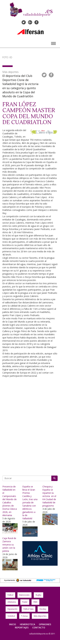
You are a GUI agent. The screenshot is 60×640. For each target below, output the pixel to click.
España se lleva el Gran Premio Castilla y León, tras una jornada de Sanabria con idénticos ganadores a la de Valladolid (29, 502)
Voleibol (11, 616)
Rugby (38, 595)
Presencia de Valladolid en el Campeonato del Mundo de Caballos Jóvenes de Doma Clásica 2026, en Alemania (9, 501)
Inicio (12, 624)
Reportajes (21, 627)
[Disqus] (30, 427)
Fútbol (10, 595)
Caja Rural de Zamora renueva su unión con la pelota (9, 544)
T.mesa (24, 616)
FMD (35, 602)
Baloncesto (24, 595)
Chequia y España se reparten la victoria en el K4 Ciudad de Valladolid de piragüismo (49, 496)
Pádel (24, 602)
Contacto (38, 627)
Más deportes (40, 616)
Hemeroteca (27, 624)
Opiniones (45, 624)
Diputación (12, 609)
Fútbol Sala (28, 609)
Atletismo (12, 602)
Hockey (43, 609)
